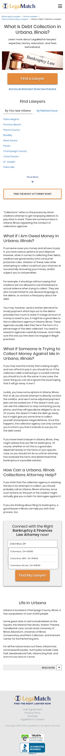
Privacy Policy (32, 712)
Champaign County (15, 151)
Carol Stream (11, 156)
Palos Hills (8, 167)
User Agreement (32, 709)
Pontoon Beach (12, 124)
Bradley (7, 135)
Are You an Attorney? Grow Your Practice (32, 88)
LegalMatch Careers (32, 719)
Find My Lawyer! (32, 575)
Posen (6, 145)
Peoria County (11, 130)
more (51, 667)
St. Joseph (9, 161)
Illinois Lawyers (30, 16)
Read (48, 667)
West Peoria (10, 140)
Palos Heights (11, 119)
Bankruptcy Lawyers (11, 16)
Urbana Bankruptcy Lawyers (15, 19)
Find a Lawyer (32, 78)
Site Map (33, 716)
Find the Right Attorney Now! (33, 194)
